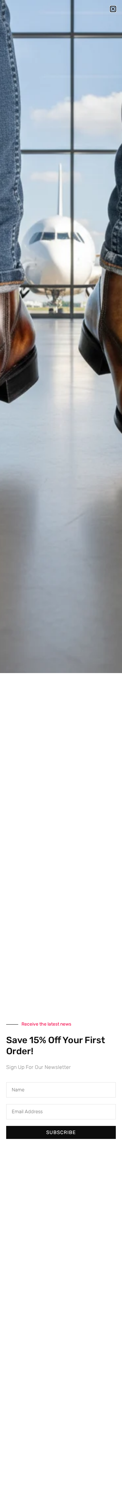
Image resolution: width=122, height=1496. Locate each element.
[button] (113, 9)
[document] (61, 748)
